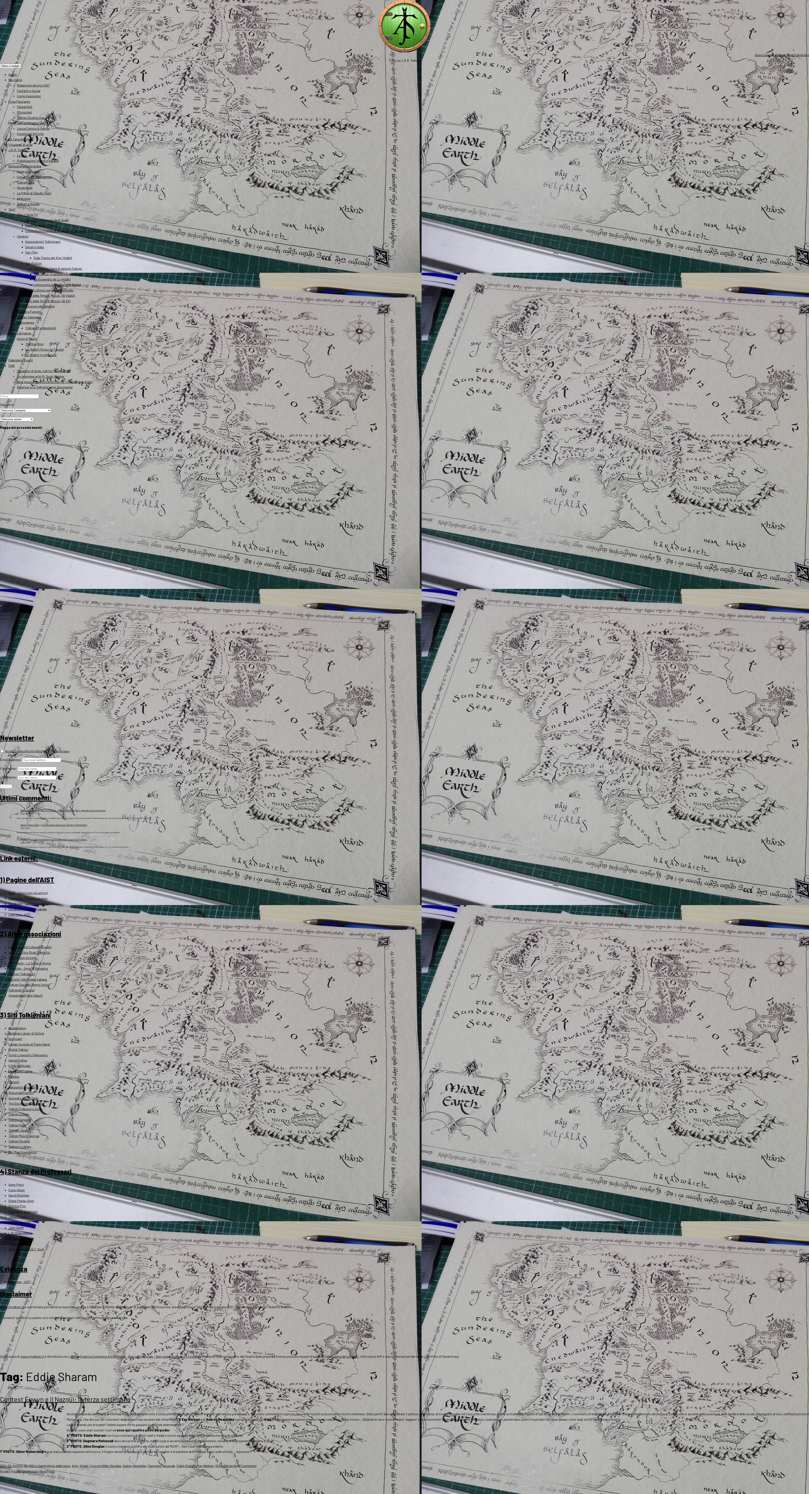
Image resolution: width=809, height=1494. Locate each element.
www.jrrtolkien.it (12, 1307)
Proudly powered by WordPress (33, 1471)
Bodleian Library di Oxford (26, 1033)
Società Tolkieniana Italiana (27, 979)
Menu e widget (10, 66)
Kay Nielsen (205, 1466)
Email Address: (10, 760)
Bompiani (15, 1039)
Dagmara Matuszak (161, 1466)
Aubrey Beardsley (135, 1466)
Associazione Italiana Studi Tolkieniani (782, 55)
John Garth (16, 1228)
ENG (11, 366)
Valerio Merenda (29, 824)
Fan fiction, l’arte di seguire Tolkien (58, 268)
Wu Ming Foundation (22, 1152)
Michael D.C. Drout (21, 1238)
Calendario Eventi (20, 360)
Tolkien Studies (19, 1141)
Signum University (21, 1093)
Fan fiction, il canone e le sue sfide (58, 274)
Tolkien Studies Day (30, 118)
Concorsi (96, 1466)
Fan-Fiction (33, 263)
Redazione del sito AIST (33, 85)
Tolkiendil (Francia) (21, 990)
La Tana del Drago (20, 139)
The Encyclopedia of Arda (26, 1103)
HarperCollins (17, 1060)
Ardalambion (17, 1028)
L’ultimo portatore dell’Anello (54, 290)
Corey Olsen (16, 1190)
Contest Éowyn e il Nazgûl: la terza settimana (65, 1399)
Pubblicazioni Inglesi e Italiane (38, 161)
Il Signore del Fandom (40, 306)
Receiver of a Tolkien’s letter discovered (44, 387)
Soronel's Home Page (23, 1098)
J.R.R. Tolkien (18, 150)
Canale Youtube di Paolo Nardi (29, 1044)
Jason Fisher (17, 1217)
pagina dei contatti (345, 1356)
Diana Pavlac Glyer (21, 1201)
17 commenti (248, 1466)
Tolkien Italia (17, 1125)
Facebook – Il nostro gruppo (27, 898)
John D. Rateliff (19, 1222)
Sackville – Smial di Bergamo (28, 968)
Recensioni (25, 188)
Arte (75, 1466)
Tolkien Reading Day (31, 123)
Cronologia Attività (30, 134)
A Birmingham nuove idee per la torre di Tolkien (60, 839)
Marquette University (23, 1087)
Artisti (83, 1466)
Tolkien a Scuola (28, 204)
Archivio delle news (56, 1466)
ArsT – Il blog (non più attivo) (28, 893)
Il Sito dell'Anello (19, 1066)
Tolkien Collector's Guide (25, 1109)
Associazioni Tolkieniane (42, 241)
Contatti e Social (28, 91)
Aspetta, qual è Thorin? (41, 225)
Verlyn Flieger (17, 1244)
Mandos (13, 1076)
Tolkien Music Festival (23, 1136)
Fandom (22, 236)
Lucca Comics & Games (33, 128)
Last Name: (8, 777)
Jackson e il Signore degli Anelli (47, 220)
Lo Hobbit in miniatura (40, 355)
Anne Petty (16, 1184)
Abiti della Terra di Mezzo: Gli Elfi (48, 301)
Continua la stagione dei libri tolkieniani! (64, 824)
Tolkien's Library (19, 1147)
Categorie (7, 405)
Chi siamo (15, 80)
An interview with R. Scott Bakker (40, 376)
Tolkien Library (18, 1130)
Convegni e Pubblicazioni (34, 177)
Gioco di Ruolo (27, 339)
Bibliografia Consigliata (24, 166)
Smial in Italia (34, 247)
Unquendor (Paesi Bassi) (25, 995)
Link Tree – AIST (19, 914)
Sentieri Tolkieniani (21, 974)
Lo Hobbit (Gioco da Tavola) (44, 349)
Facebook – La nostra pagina (28, 903)
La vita (22, 155)
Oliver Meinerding (227, 1466)
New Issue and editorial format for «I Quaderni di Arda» (55, 382)
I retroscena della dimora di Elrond (57, 285)
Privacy (5, 1471)
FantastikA (24, 107)
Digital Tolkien (18, 1049)
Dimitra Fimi (17, 1206)
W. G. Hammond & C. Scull (26, 1249)
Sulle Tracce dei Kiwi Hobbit (53, 258)
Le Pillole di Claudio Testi (34, 193)
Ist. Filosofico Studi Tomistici (29, 952)
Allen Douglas (112, 1466)
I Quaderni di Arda (20, 145)
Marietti (13, 1082)
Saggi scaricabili (28, 171)
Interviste (24, 198)
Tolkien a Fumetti (29, 312)
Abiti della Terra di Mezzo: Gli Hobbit (50, 295)
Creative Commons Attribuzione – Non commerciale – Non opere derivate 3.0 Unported (140, 1356)
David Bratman (18, 1195)
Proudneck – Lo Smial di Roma (29, 963)
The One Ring (34, 344)
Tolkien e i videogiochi (40, 328)
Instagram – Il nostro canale (27, 909)
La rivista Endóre (20, 1071)
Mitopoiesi (24, 112)
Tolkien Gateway (19, 1120)
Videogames (25, 322)
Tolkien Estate (18, 1114)
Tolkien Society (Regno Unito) (29, 985)
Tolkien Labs (26, 182)
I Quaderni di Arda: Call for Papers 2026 (44, 371)
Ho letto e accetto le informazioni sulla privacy (37, 751)
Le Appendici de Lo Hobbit (52, 279)
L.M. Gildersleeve (20, 1233)
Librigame (24, 333)
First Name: (8, 768)
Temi (11, 209)
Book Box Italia (28, 810)
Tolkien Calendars (29, 317)
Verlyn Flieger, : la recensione (73, 810)
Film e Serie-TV (27, 215)
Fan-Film (31, 252)
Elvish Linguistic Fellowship (28, 1055)
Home (12, 74)
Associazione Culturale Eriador (30, 947)
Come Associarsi (29, 96)
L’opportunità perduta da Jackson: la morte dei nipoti (62, 231)
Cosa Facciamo (19, 101)
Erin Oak (37, 1466)
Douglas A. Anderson (23, 1211)
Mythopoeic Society (22, 958)
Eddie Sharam (186, 1466)
